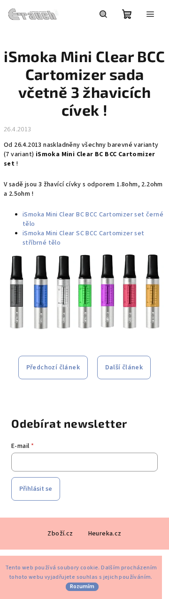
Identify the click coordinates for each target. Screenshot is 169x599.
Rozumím (82, 587)
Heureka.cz (105, 533)
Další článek (124, 367)
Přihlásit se (35, 489)
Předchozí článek (53, 367)
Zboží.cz (60, 533)
